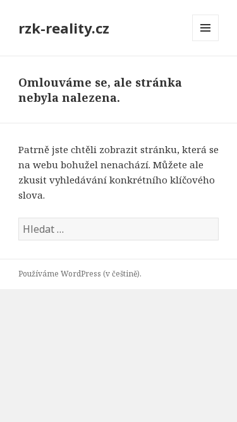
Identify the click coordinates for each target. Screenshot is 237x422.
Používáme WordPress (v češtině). (80, 273)
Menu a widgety (206, 40)
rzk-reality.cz (63, 27)
